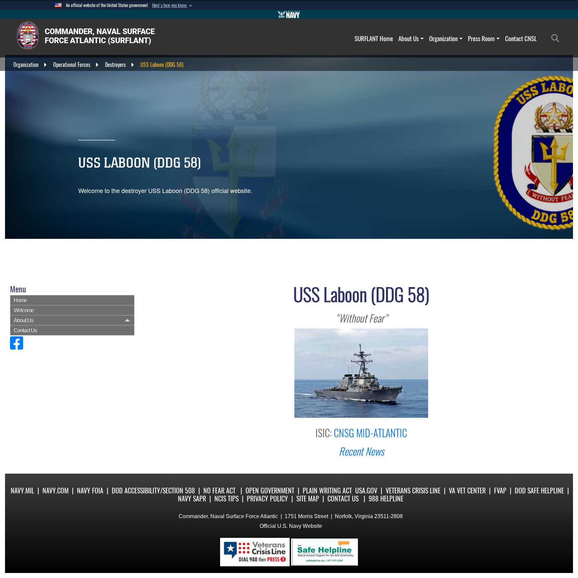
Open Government (270, 490)
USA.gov (366, 490)
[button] (173, 5)
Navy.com (55, 490)
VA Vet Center (467, 490)
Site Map (307, 498)
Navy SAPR (192, 498)
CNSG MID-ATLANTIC (370, 433)
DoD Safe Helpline (539, 490)
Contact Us (25, 330)
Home (20, 300)
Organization (443, 38)
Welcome (24, 310)
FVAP (500, 490)
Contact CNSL (521, 38)
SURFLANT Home (374, 38)
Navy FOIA (90, 490)
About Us (408, 38)
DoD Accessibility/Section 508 (153, 490)
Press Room (481, 38)
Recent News (361, 451)
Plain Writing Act (327, 490)
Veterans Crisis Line (413, 490)
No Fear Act (219, 490)
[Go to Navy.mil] (289, 14)
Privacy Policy (267, 498)
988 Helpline (386, 498)
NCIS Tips (226, 498)
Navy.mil (22, 490)
